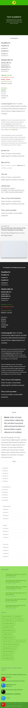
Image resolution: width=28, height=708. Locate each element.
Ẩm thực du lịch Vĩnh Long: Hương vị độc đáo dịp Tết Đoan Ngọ (16, 599)
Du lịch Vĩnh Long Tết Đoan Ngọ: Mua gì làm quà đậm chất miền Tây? (16, 581)
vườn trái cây (7, 655)
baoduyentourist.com (9, 693)
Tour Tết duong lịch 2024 (10, 644)
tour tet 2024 (7, 641)
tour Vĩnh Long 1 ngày (9, 648)
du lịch (20, 620)
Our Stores (10, 703)
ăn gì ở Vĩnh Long (7, 658)
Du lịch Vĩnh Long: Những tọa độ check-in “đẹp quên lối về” (16, 593)
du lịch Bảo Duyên (8, 623)
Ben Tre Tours (7, 616)
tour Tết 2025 (20, 641)
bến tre (18, 616)
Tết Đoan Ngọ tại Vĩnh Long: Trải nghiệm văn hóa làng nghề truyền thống (16, 587)
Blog (15, 703)
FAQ (24, 703)
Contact (20, 703)
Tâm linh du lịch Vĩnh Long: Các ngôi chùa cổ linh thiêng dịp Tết (16, 574)
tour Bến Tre (6, 634)
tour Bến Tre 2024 (8, 637)
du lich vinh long (8, 620)
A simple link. (14, 129)
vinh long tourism (8, 651)
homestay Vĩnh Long (8, 630)
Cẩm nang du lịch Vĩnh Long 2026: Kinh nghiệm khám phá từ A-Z (15, 606)
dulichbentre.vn (17, 693)
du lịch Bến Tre (7, 627)
